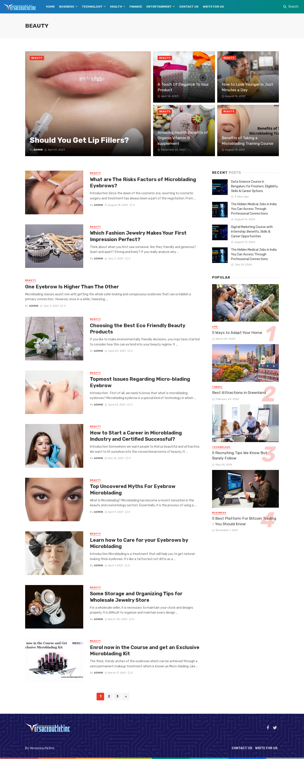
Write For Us (213, 6)
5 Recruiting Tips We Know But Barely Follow (239, 456)
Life (215, 326)
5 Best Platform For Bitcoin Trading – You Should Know (244, 521)
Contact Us (189, 6)
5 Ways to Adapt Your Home (237, 332)
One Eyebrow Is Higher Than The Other (72, 287)
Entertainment (159, 6)
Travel (217, 387)
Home (50, 6)
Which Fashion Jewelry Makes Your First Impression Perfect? (138, 236)
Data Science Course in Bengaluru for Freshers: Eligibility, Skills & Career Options (254, 186)
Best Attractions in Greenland (239, 392)
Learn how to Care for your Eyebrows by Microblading (139, 543)
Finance (136, 6)
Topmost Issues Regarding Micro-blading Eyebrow (140, 382)
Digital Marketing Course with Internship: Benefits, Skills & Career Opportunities (252, 231)
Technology (92, 6)
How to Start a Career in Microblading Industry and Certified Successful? (136, 436)
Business (66, 6)
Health (116, 6)
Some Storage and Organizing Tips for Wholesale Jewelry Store (136, 597)
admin (98, 205)
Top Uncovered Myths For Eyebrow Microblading (132, 489)
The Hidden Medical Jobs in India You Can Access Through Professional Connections (254, 208)
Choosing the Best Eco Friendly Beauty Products (137, 329)
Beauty (36, 58)
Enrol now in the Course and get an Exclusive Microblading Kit (144, 650)
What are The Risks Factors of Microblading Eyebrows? (143, 182)
